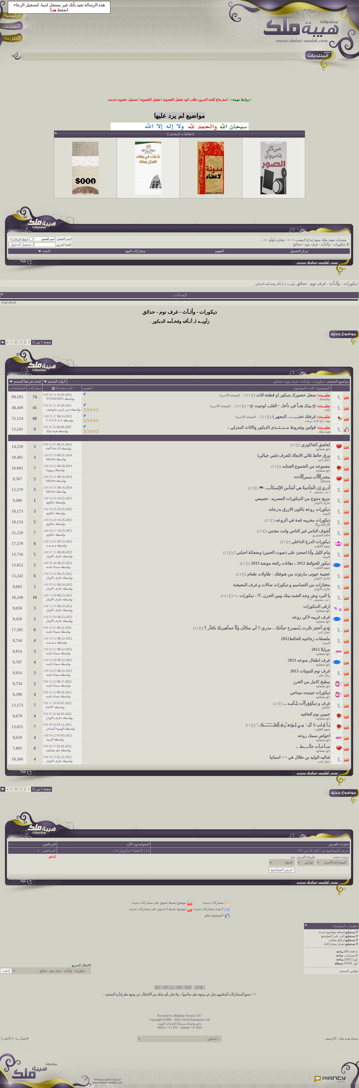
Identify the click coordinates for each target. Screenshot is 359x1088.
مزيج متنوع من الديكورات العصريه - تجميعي (292, 498)
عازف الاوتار (322, 503)
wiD (327, 410)
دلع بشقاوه (323, 449)
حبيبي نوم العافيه (315, 714)
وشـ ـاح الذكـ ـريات (317, 421)
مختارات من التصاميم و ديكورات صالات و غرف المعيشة (281, 585)
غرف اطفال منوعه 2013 (309, 660)
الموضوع (323, 388)
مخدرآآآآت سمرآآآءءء (312, 477)
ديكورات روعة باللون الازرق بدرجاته (299, 509)
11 (16, 342)
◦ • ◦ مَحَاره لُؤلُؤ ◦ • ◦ (276, 240)
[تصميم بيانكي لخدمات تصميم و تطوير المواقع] (330, 1077)
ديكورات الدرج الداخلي (310, 541)
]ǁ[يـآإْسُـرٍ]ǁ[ (322, 524)
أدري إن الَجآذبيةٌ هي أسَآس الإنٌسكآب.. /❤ (294, 488)
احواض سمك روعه (314, 735)
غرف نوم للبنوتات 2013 (310, 671)
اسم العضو (64, 239)
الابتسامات (351, 955)
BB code (349, 951)
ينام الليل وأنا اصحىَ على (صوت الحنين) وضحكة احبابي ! (282, 552)
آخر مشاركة (64, 388)
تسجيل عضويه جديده (123, 99)
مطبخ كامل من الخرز (311, 682)
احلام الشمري (321, 535)
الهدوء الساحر (55, 729)
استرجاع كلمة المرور (213, 99)
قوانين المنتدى (348, 971)
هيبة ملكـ (324, 431)
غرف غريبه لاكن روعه (311, 617)
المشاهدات (17, 388)
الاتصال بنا (22, 1038)
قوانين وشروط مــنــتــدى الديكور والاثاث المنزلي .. (271, 427)
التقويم (219, 251)
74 (35, 397)
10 (35, 597)
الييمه (326, 513)
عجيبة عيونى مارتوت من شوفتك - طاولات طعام (288, 574)
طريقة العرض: (305, 857)
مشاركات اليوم (135, 251)
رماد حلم (324, 675)
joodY (326, 707)
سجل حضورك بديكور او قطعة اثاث (286, 395)
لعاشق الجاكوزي (315, 444)
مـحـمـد (51, 545)
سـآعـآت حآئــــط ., (313, 746)
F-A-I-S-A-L (54, 420)
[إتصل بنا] (13, 38)
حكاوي (50, 502)
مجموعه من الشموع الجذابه (306, 466)
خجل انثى (324, 460)
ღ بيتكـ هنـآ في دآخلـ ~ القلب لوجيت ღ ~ (281, 405)
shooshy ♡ (323, 399)
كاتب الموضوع (304, 388)
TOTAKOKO (55, 399)
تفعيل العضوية (150, 99)
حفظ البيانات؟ (19, 239)
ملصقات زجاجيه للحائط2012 (305, 638)
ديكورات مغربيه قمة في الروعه (303, 520)
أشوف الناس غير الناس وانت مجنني (299, 531)
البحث (46, 251)
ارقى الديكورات (316, 606)
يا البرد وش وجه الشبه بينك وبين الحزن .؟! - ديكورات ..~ (282, 595)
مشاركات (34, 388)
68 (35, 418)
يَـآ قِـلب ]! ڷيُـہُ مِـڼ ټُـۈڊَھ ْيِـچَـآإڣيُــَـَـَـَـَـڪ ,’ (293, 725)
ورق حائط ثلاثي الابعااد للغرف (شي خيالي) (294, 455)
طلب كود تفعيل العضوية (180, 99)
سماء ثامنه (53, 567)
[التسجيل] (13, 27)
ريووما (50, 470)
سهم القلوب (322, 546)
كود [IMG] (351, 959)
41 (35, 407)
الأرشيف (330, 1038)
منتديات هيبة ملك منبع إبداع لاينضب (320, 240)
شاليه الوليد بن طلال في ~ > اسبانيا (300, 757)
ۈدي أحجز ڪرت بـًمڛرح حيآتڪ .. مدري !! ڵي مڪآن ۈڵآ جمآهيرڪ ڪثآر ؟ (267, 628)
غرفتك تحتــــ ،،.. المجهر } (294, 416)
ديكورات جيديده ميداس (310, 692)
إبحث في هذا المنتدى (26, 381)
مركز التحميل (299, 251)
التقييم (88, 388)
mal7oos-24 (53, 448)
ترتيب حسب (340, 857)
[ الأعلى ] (7, 1038)
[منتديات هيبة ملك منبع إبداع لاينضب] (304, 31)
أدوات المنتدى (56, 381)
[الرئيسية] (13, 15)
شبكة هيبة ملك (348, 1038)
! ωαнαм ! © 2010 (190, 1027)
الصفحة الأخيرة (230, 395)
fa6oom (50, 459)
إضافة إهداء (8, 302)
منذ (293, 857)
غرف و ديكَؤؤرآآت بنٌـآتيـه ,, (307, 703)
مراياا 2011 (320, 649)
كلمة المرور (63, 245)
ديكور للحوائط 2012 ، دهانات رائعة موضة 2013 (290, 563)
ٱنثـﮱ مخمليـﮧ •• (319, 492)
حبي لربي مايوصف (58, 409)
